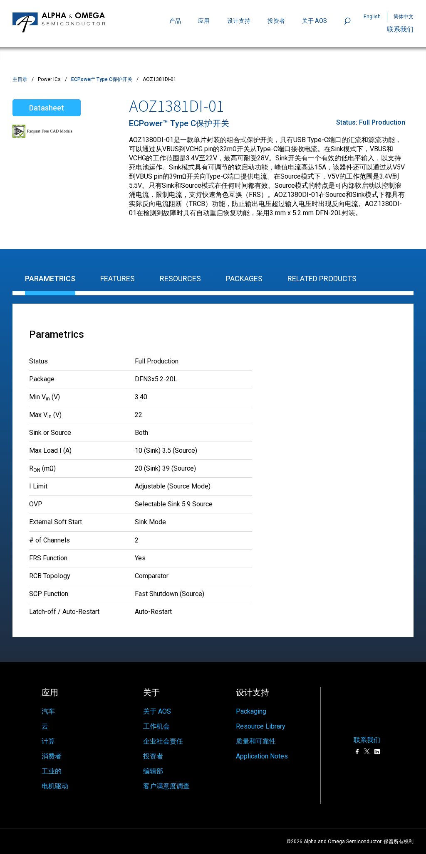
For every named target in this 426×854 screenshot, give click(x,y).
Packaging (251, 711)
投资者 (276, 20)
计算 (48, 741)
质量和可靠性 (256, 741)
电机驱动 (55, 786)
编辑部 (153, 771)
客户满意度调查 (166, 786)
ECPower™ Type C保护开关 (101, 79)
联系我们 (400, 29)
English (372, 17)
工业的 (52, 771)
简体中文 (404, 17)
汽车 (48, 711)
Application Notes (262, 756)
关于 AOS (157, 711)
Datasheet (46, 107)
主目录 (19, 79)
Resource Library (260, 726)
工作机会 (156, 726)
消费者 (52, 756)
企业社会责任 (163, 741)
